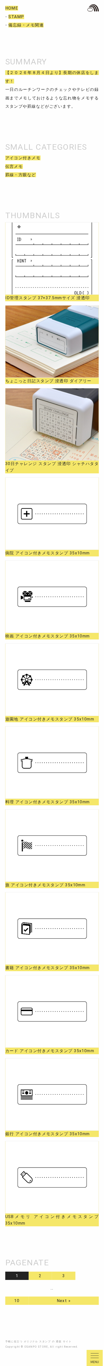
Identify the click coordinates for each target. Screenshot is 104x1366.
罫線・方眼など (20, 174)
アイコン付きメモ (23, 158)
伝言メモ (14, 166)
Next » (64, 1300)
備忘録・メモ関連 (26, 25)
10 (16, 1300)
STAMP (16, 16)
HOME (11, 8)
